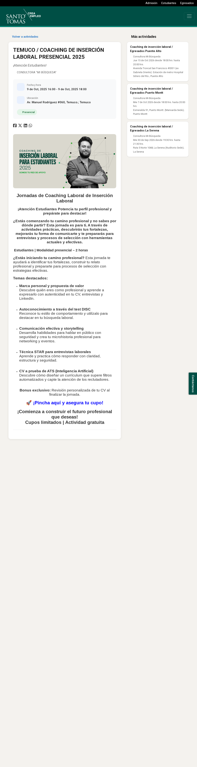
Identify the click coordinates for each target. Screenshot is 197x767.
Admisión (151, 3)
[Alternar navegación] (189, 16)
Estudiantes (168, 3)
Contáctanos (193, 383)
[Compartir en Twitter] (20, 126)
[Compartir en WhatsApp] (31, 126)
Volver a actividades (25, 36)
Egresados (187, 3)
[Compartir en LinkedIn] (26, 126)
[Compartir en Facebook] (15, 126)
